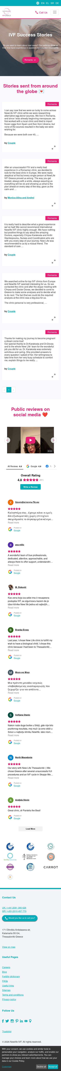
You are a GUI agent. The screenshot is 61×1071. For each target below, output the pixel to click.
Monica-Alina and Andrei (21, 197)
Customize (6, 1066)
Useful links (8, 985)
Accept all (53, 1066)
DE (57, 3)
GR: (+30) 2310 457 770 (14, 911)
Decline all (41, 1066)
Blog (4, 971)
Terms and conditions (13, 994)
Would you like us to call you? (20, 918)
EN (43, 3)
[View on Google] (10, 502)
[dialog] (30, 1058)
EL (48, 3)
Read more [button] (13, 522)
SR (52, 3)
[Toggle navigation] (55, 12)
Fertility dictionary (11, 976)
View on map (8, 947)
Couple (11, 143)
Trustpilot (6, 1031)
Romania (31, 60)
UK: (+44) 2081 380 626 (14, 907)
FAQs (5, 981)
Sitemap (6, 990)
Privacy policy (9, 999)
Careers (6, 967)
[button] (7, 440)
